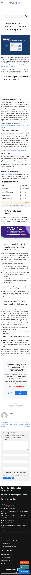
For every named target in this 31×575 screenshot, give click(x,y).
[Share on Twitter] (14, 406)
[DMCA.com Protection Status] (11, 569)
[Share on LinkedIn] (22, 406)
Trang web (5, 465)
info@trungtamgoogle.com (15, 495)
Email (4, 459)
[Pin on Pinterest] (19, 406)
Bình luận (5, 439)
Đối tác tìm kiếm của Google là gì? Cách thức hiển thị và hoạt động (23, 424)
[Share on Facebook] (11, 406)
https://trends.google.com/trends (18, 150)
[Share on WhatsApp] (9, 406)
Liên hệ (15, 572)
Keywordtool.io (11, 169)
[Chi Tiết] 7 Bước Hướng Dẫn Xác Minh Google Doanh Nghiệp (8, 424)
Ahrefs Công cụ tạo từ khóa (8, 174)
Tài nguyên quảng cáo (15, 21)
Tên (4, 452)
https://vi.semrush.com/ (7, 224)
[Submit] (26, 16)
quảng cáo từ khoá (10, 66)
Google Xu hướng (5, 133)
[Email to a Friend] (17, 406)
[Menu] (2, 2)
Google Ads (11, 104)
